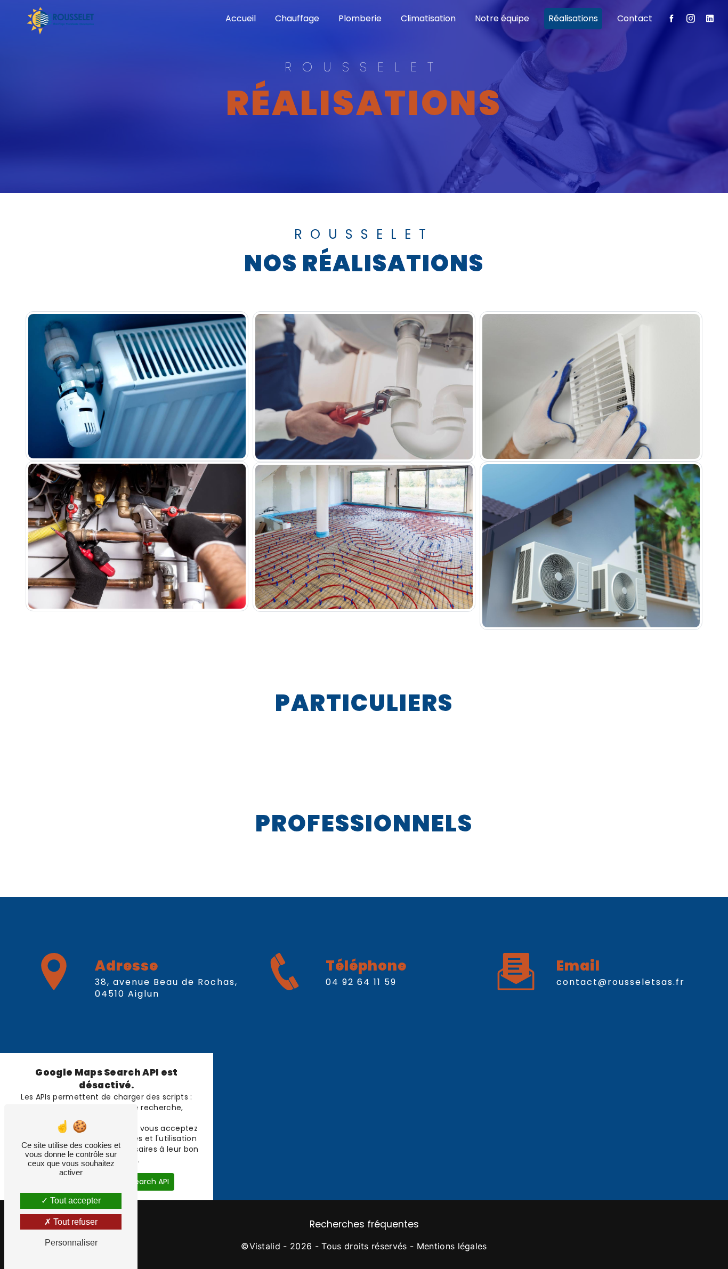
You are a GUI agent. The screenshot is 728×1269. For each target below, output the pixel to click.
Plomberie (360, 18)
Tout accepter (74, 1200)
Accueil (240, 18)
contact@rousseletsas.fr (620, 982)
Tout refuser (74, 1221)
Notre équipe (502, 18)
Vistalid (265, 1246)
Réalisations (573, 18)
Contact (634, 18)
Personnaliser (71, 1242)
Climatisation (428, 18)
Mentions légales (452, 1246)
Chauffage (297, 18)
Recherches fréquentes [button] (364, 1224)
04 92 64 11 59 (361, 982)
